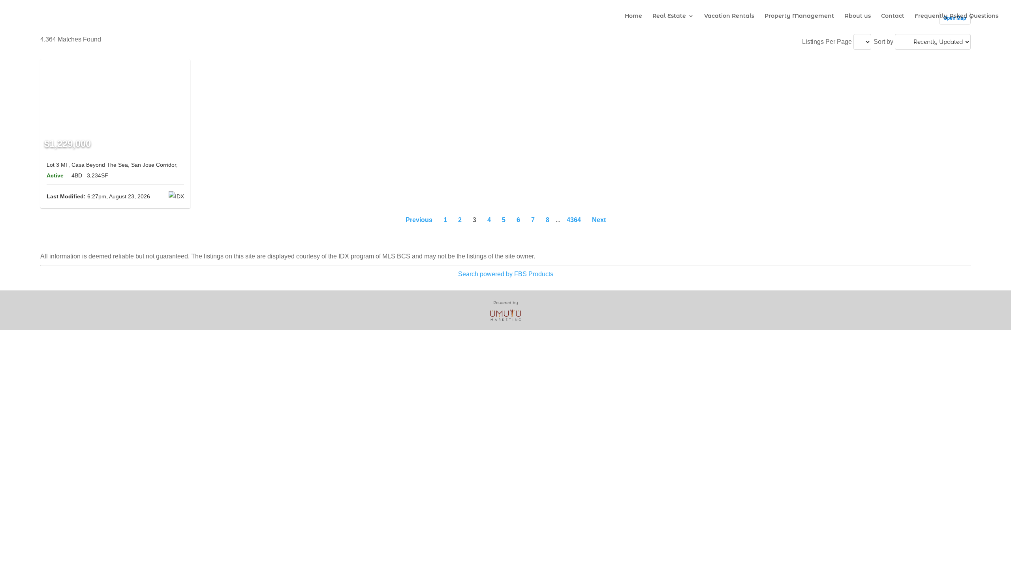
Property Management (799, 16)
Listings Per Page (827, 41)
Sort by (883, 41)
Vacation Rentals (729, 16)
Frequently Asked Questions (956, 16)
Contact (892, 16)
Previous (419, 220)
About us (857, 16)
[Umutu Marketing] (505, 315)
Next (599, 220)
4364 (574, 220)
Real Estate (669, 16)
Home (633, 16)
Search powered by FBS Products (505, 274)
